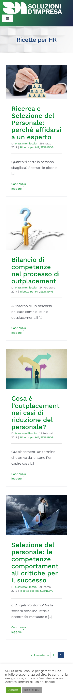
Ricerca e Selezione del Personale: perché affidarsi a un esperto (36, 123)
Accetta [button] (13, 689)
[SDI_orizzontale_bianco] (32, 2)
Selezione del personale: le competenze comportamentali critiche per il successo (35, 562)
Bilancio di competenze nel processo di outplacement (35, 270)
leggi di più (32, 689)
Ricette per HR (29, 147)
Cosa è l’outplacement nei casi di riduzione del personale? (35, 413)
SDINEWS (47, 147)
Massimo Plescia (26, 143)
